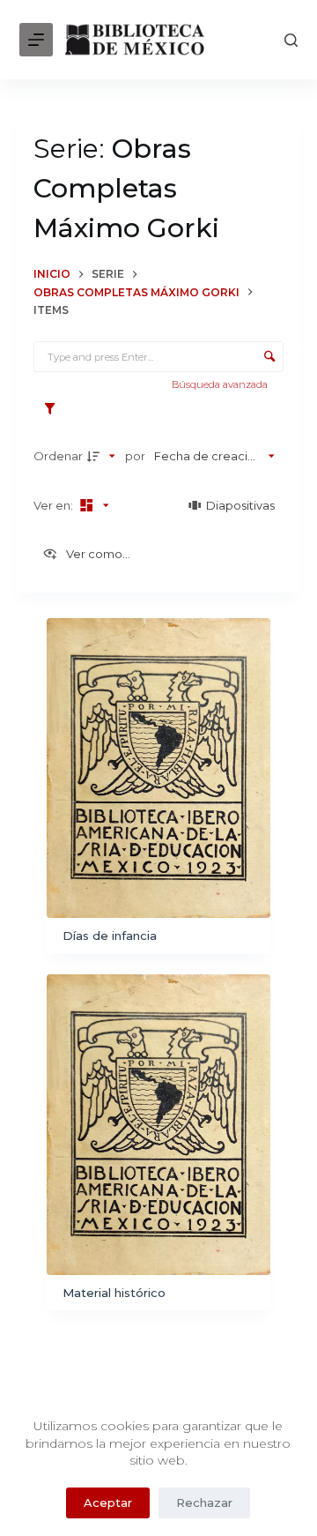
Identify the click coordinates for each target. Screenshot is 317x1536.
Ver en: (54, 505)
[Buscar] (291, 40)
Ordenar (58, 456)
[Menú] (36, 39)
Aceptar (108, 1502)
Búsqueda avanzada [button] (221, 384)
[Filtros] (54, 409)
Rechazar (204, 1502)
